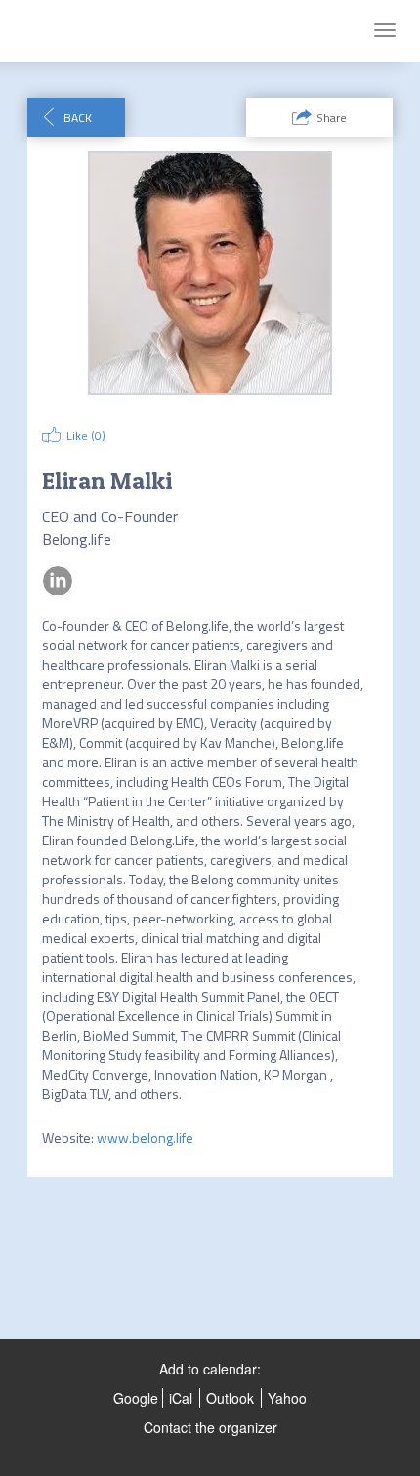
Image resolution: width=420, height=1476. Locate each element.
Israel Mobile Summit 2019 (119, 31)
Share (331, 117)
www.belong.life (145, 1138)
